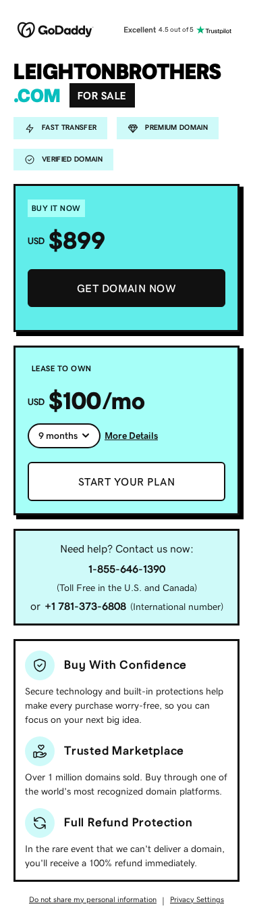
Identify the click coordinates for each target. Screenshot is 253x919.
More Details (131, 435)
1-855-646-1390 (126, 568)
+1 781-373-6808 (85, 605)
